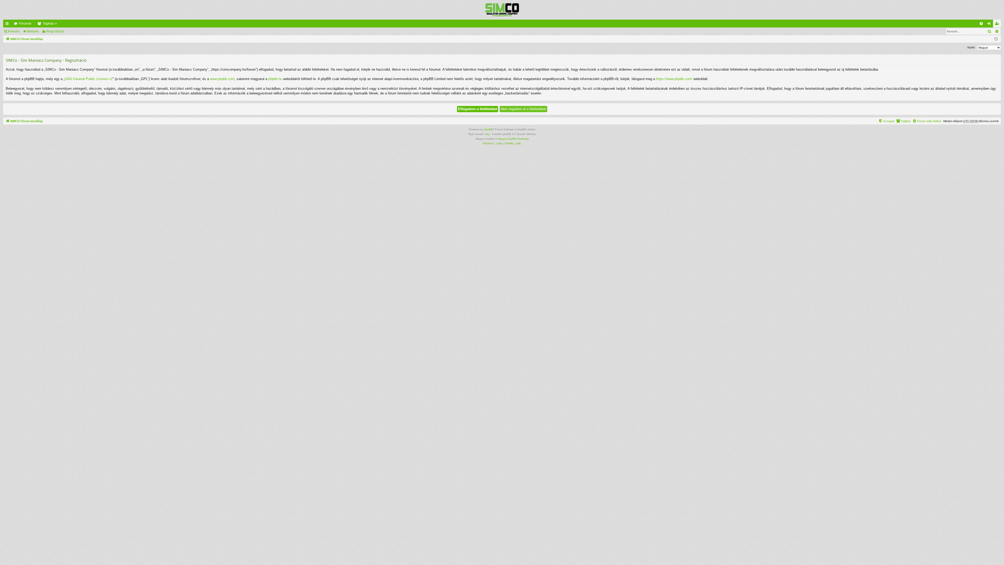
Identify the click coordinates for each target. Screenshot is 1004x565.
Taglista (48, 23)
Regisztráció (55, 31)
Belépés (33, 31)
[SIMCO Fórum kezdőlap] (502, 10)
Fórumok (25, 23)
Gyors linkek (8, 24)
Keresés (14, 31)
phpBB (488, 129)
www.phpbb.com (222, 79)
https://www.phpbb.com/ (674, 79)
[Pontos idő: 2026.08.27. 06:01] (996, 39)
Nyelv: (971, 47)
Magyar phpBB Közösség (513, 138)
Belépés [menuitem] (990, 24)
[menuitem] (981, 23)
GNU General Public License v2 (89, 79)
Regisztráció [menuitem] (998, 24)
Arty (487, 134)
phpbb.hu (275, 79)
